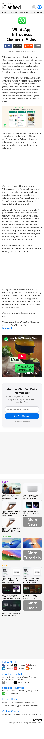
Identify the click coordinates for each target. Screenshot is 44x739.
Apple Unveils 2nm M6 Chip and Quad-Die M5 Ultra (31, 513)
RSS (30, 668)
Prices (27, 702)
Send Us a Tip (26, 714)
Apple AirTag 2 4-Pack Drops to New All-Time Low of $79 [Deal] (10, 580)
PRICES (32, 12)
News (4, 702)
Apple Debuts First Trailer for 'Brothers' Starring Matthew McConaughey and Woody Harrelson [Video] (11, 498)
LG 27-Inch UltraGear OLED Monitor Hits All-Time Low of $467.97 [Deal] (11, 597)
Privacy (39, 723)
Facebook (9, 665)
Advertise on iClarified (11, 714)
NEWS (4, 12)
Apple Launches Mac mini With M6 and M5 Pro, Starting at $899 (11, 513)
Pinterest (32, 665)
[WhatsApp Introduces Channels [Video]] (22, 117)
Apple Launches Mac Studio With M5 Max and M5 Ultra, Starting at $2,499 (31, 497)
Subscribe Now (12, 693)
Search (36, 706)
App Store (10, 682)
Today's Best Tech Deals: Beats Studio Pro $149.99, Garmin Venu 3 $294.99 (11, 613)
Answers (5, 706)
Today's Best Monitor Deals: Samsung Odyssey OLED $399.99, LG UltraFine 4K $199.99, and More (32, 598)
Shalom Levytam (31, 51)
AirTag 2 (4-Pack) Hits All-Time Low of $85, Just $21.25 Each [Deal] (31, 580)
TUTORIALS (13, 12)
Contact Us (36, 714)
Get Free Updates (22, 416)
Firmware (13, 706)
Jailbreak (21, 706)
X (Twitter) (21, 665)
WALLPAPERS (23, 12)
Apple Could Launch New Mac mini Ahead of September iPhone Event (11, 530)
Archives (29, 706)
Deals (33, 702)
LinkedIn (9, 668)
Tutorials (11, 702)
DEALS (39, 12)
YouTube (21, 668)
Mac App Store (23, 682)
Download (7, 328)
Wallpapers (19, 702)
